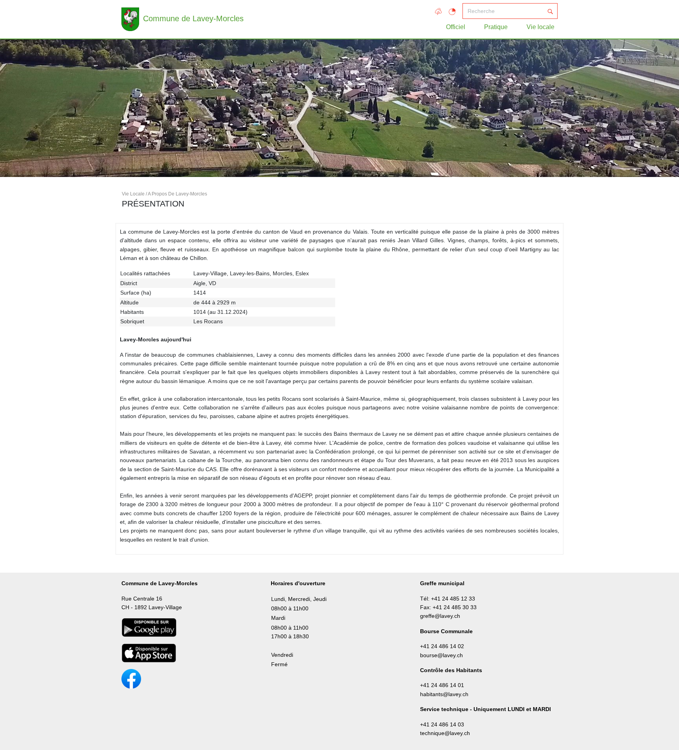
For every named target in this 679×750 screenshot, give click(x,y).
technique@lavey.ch (445, 733)
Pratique (496, 27)
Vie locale (540, 27)
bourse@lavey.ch (441, 655)
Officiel (455, 27)
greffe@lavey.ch (440, 616)
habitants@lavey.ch (444, 694)
